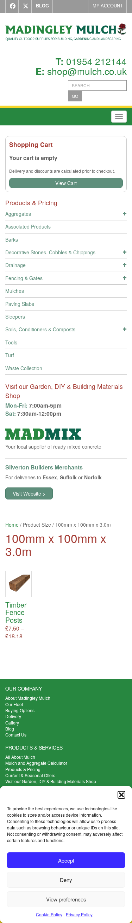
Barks (11, 239)
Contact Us (15, 735)
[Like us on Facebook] (11, 6)
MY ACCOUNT (108, 5)
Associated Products (28, 226)
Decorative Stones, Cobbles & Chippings (50, 252)
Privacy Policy (79, 914)
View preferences (66, 899)
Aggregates (18, 213)
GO (75, 96)
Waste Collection (23, 368)
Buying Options (19, 710)
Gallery (12, 723)
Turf (9, 355)
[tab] (66, 214)
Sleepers (15, 316)
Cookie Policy (49, 914)
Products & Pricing (22, 769)
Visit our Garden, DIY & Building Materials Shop (50, 781)
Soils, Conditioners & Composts (40, 329)
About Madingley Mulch (27, 698)
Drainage (15, 264)
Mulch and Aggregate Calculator (36, 763)
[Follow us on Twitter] (24, 6)
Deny (66, 879)
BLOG (42, 5)
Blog (9, 729)
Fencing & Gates (24, 278)
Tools (11, 342)
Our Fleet (14, 704)
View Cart (66, 183)
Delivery (13, 716)
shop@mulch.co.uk (87, 70)
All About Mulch (20, 757)
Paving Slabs (19, 303)
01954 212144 (96, 60)
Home (12, 524)
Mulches (14, 290)
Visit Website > (29, 493)
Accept (66, 860)
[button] (121, 794)
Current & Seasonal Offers (30, 775)
